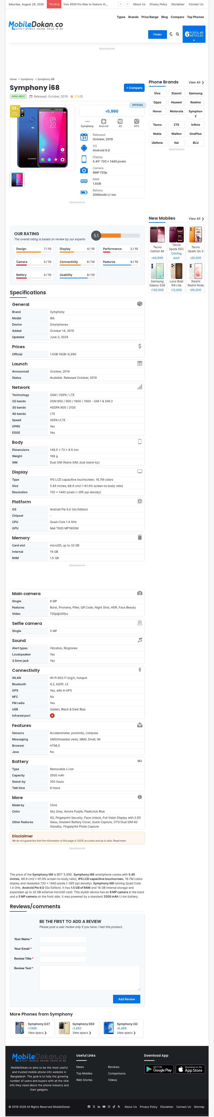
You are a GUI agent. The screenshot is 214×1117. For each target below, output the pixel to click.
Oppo (157, 102)
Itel (176, 142)
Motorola (176, 111)
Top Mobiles (84, 1073)
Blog (164, 17)
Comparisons (117, 1073)
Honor (157, 111)
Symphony (87, 126)
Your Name (23, 939)
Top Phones (195, 17)
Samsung (196, 93)
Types (121, 17)
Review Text (23, 968)
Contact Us (196, 4)
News (80, 1067)
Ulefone (157, 142)
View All (194, 82)
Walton (176, 133)
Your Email (23, 948)
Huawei (176, 102)
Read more (119, 840)
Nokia (157, 133)
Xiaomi (176, 93)
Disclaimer (178, 4)
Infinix (195, 124)
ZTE (176, 124)
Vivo (157, 93)
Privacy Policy (158, 4)
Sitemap (199, 1106)
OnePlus (196, 133)
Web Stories (84, 1080)
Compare (177, 17)
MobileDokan (61, 1106)
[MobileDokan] (36, 25)
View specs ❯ (37, 1032)
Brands (133, 17)
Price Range (149, 17)
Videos (112, 1080)
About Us (139, 4)
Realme (195, 102)
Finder (157, 34)
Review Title (24, 958)
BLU (196, 142)
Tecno (157, 124)
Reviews (113, 1067)
